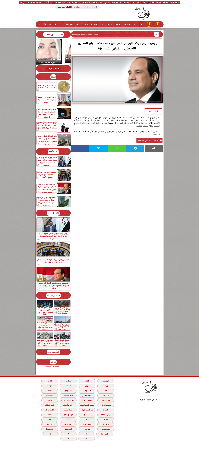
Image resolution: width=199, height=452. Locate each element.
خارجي (102, 24)
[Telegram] (135, 148)
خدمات (105, 410)
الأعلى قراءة (53, 295)
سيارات (105, 419)
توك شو (87, 414)
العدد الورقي (53, 68)
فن (77, 24)
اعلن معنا (68, 429)
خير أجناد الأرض (87, 410)
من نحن (87, 429)
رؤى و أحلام (105, 414)
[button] (66, 52)
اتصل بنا (104, 434)
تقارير (118, 24)
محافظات (105, 395)
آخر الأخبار (53, 152)
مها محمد (152, 111)
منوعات (49, 390)
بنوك (49, 419)
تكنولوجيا (68, 390)
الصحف (49, 400)
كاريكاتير (49, 395)
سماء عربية (68, 410)
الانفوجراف (49, 410)
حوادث (85, 24)
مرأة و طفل (68, 414)
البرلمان (105, 424)
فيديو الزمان (106, 405)
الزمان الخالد (68, 405)
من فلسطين (105, 429)
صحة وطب (68, 24)
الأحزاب (68, 419)
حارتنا (87, 419)
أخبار (135, 24)
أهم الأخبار (53, 213)
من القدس (68, 424)
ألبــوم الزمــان (87, 424)
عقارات (49, 414)
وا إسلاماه (105, 400)
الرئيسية (105, 381)
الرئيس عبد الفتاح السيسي (148, 140)
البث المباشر (49, 405)
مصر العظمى (68, 395)
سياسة (127, 24)
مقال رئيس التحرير (53, 34)
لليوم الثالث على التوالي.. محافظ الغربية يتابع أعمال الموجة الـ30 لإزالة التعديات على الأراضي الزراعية (132, 2)
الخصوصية (49, 429)
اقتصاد (94, 24)
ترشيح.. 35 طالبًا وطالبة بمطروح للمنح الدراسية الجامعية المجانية (53, 2)
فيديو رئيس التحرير (86, 405)
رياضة (110, 24)
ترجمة (49, 424)
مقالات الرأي (87, 400)
